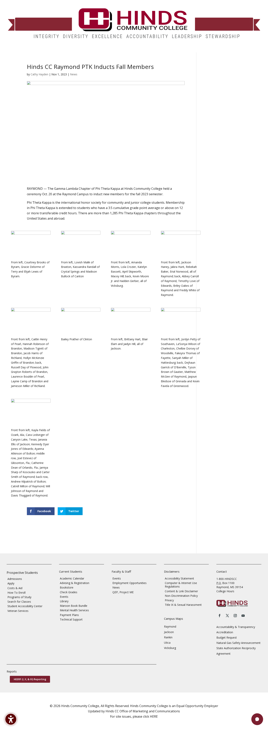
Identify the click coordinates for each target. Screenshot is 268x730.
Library (64, 601)
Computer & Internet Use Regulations (181, 584)
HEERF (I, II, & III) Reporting (30, 679)
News (73, 74)
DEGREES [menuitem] (36, 49)
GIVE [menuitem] (136, 49)
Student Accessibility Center (24, 606)
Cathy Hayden (39, 74)
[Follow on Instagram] (235, 615)
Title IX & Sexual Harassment (183, 605)
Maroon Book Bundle (73, 606)
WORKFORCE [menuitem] (171, 49)
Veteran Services (17, 611)
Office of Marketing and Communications (149, 711)
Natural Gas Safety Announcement (238, 643)
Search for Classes (19, 601)
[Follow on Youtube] (243, 615)
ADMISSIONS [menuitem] (13, 49)
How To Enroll (16, 592)
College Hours (225, 591)
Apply (10, 583)
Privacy (169, 600)
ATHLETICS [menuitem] (152, 49)
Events (64, 597)
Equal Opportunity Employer (197, 706)
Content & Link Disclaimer (181, 591)
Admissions (14, 579)
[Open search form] (229, 49)
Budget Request (226, 637)
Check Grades (68, 592)
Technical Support (71, 619)
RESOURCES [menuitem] (195, 49)
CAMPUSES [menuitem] (84, 49)
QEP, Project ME (123, 592)
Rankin (168, 637)
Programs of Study (19, 597)
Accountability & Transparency (235, 627)
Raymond (170, 626)
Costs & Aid (14, 588)
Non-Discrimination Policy (181, 596)
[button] (257, 719)
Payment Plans (69, 615)
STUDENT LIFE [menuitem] (59, 49)
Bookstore (66, 587)
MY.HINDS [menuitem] (217, 49)
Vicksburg (170, 648)
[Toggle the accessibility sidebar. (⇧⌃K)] (11, 719)
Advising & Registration (74, 583)
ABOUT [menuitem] (104, 49)
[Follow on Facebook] (219, 615)
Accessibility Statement (179, 578)
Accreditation (224, 632)
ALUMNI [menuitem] (123, 49)
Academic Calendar (72, 578)
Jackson (169, 632)
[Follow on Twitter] (227, 615)
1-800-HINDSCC (226, 579)
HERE (154, 716)
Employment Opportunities (129, 583)
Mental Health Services (74, 610)
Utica (167, 642)
